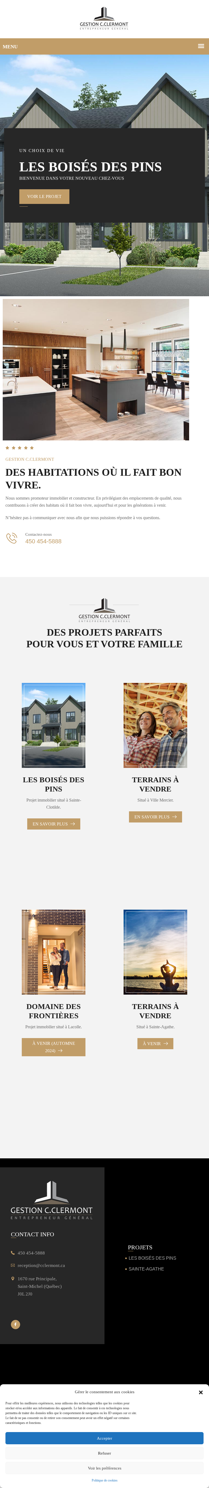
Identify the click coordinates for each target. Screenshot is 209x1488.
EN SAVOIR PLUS (51, 824)
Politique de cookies (105, 1480)
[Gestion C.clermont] (104, 19)
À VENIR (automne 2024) (53, 1047)
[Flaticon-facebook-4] (15, 1324)
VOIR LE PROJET (44, 196)
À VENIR (152, 1043)
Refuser (104, 1453)
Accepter (104, 1438)
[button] (201, 1392)
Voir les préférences (104, 1468)
